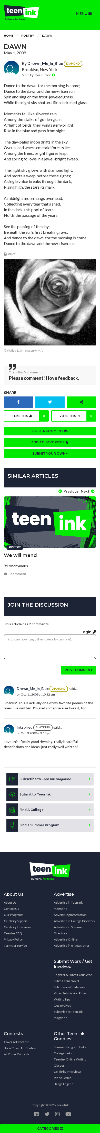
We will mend (20, 555)
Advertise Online (65, 939)
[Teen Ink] (25, 13)
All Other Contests (16, 1054)
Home (8, 35)
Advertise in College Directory (74, 921)
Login (87, 632)
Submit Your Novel (66, 981)
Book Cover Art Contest (20, 1048)
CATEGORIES (48, 1128)
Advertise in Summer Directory (68, 930)
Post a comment (48, 431)
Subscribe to (45, 779)
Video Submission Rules (70, 993)
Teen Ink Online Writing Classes (70, 1062)
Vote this (75, 416)
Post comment (79, 670)
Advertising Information (70, 915)
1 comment (16, 574)
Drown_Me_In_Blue (45, 63)
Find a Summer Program (39, 825)
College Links (63, 1053)
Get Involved (62, 1005)
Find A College (31, 810)
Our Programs (14, 915)
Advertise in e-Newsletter (71, 945)
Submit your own (49, 453)
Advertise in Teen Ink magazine (68, 906)
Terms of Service (15, 945)
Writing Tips (62, 999)
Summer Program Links (70, 1047)
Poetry (27, 35)
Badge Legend (63, 1084)
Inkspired (25, 727)
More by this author (37, 75)
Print (11, 254)
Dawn (47, 35)
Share (10, 392)
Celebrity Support (15, 921)
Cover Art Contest (16, 1042)
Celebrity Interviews (18, 927)
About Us (10, 902)
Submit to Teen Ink (35, 794)
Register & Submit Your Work (73, 975)
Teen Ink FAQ (13, 933)
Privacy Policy (13, 939)
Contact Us (11, 909)
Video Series (62, 1078)
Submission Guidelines (69, 987)
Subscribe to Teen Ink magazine (68, 1015)
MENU (82, 13)
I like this (29, 416)
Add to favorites (48, 442)
